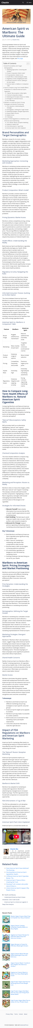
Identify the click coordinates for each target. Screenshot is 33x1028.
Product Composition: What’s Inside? (16, 73)
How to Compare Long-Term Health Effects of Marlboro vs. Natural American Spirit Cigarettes (16, 89)
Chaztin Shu (14, 849)
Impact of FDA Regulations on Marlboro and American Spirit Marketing (16, 119)
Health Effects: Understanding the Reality (17, 77)
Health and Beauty (10, 895)
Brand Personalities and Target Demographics (13, 67)
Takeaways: (10, 117)
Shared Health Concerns (13, 113)
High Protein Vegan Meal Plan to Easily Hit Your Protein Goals (20, 1001)
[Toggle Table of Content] (27, 63)
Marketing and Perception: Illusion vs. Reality (18, 97)
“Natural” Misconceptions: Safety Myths (17, 93)
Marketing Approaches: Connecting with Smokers (17, 70)
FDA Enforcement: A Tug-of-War (15, 126)
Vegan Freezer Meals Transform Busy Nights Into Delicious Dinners (20, 964)
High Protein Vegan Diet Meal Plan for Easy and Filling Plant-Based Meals (20, 992)
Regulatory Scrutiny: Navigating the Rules (17, 78)
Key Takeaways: (11, 100)
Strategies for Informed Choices (15, 98)
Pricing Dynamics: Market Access (15, 75)
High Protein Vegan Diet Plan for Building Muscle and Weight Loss (20, 983)
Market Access (10, 115)
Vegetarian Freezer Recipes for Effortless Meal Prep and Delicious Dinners (20, 936)
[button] (23, 2)
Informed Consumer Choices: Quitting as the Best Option (17, 81)
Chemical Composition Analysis (14, 95)
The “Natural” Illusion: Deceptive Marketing (17, 122)
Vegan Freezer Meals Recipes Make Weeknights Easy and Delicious (19, 955)
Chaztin (5, 2)
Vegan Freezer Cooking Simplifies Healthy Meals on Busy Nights (19, 927)
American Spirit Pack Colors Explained (16, 128)
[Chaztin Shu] (6, 854)
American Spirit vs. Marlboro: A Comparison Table (17, 84)
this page (20, 58)
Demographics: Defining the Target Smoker (18, 109)
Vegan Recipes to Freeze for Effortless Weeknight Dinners (19, 945)
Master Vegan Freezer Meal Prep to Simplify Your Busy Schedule (20, 917)
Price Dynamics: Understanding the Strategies (15, 107)
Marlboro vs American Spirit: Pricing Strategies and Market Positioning (14, 103)
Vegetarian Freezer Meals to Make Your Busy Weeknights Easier (19, 973)
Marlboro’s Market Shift (13, 124)
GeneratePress (24, 1025)
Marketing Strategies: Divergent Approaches (18, 111)
